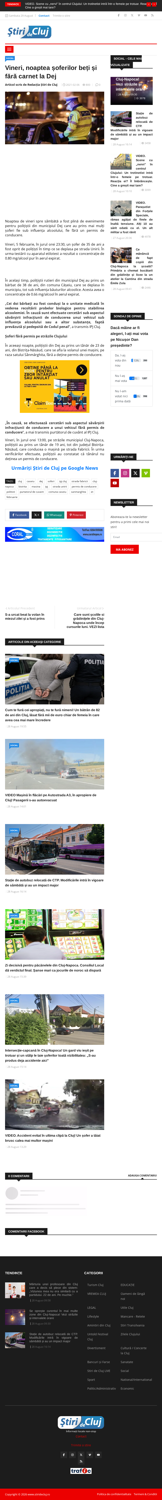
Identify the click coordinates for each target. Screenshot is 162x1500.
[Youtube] (146, 15)
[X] (132, 15)
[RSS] (152, 15)
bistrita (23, 486)
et (92, 492)
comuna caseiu (57, 492)
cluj (20, 481)
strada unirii (60, 486)
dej (41, 481)
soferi (51, 481)
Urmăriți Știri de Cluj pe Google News (54, 468)
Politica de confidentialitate (114, 1494)
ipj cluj (63, 481)
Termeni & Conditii (145, 1494)
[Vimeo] (139, 15)
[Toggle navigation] (9, 49)
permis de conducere (84, 486)
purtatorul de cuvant (32, 492)
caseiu (30, 481)
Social (10, 58)
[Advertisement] (54, 180)
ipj (46, 486)
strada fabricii (80, 481)
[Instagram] (126, 15)
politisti (11, 492)
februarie (12, 497)
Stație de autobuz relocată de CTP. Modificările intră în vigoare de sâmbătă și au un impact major (132, 126)
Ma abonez (125, 549)
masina (36, 486)
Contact (44, 15)
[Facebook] (119, 15)
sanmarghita (78, 492)
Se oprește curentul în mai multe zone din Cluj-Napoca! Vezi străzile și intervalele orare (53, 1314)
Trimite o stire (61, 15)
